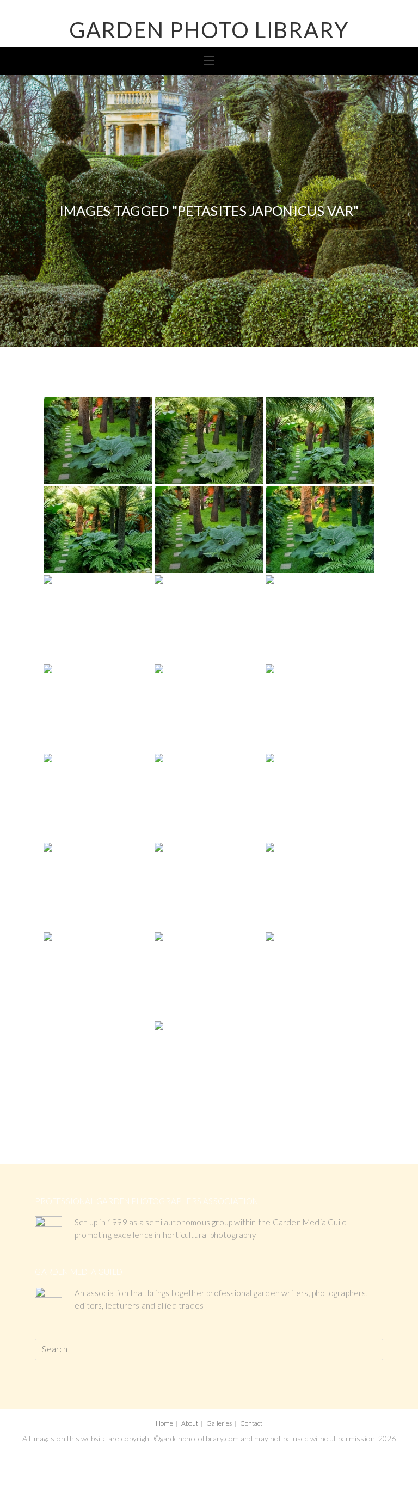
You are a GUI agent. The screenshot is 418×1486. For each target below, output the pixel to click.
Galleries (219, 1423)
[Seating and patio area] (209, 707)
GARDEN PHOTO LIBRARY (209, 30)
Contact (251, 1423)
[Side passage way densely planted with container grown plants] (98, 886)
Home (164, 1423)
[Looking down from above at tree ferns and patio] (209, 975)
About (189, 1423)
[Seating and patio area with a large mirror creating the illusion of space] (98, 707)
